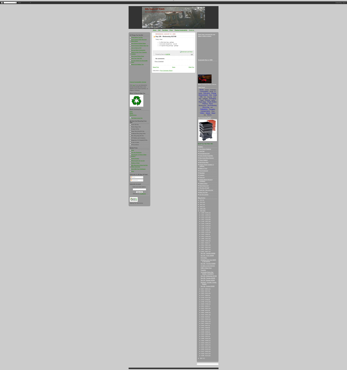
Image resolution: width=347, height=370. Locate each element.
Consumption (204, 91)
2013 (201, 200)
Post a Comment (159, 61)
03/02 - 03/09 (204, 340)
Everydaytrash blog (204, 153)
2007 (201, 358)
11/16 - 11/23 (204, 225)
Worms (209, 115)
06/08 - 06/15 (204, 310)
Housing (209, 97)
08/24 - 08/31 (204, 251)
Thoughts (212, 109)
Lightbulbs (205, 98)
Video (202, 113)
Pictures (207, 100)
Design (211, 91)
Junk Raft (201, 151)
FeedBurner (143, 193)
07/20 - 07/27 (204, 297)
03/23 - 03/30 (204, 334)
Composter (213, 89)
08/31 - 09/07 (204, 249)
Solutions (204, 109)
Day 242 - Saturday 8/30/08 (208, 253)
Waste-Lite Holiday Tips (137, 64)
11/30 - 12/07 (204, 221)
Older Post (191, 67)
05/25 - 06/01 (204, 314)
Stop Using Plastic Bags (137, 56)
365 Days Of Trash (154, 9)
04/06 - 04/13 (204, 330)
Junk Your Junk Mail (136, 58)
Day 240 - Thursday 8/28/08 (208, 263)
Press (211, 103)
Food (215, 95)
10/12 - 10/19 (204, 236)
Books (131, 113)
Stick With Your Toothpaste (138, 169)
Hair (205, 97)
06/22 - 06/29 (204, 306)
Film (210, 95)
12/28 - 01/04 (204, 212)
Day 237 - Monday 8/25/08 (208, 280)
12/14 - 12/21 (204, 217)
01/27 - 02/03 (204, 351)
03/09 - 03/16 (204, 338)
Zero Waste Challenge (205, 149)
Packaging (212, 98)
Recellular (202, 173)
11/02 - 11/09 (204, 230)
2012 (201, 202)
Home (173, 67)
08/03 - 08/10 (204, 293)
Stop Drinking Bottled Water (138, 43)
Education (206, 93)
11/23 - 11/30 (204, 223)
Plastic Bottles (212, 102)
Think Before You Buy (137, 37)
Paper (202, 100)
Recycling (206, 107)
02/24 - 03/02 (204, 342)
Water (213, 113)
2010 (201, 206)
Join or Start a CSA (136, 48)
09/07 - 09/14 (204, 247)
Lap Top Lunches (203, 194)
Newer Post (156, 67)
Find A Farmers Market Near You (139, 45)
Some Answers (135, 158)
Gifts (201, 97)
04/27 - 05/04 (204, 323)
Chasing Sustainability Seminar (138, 82)
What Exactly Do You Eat (138, 160)
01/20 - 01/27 (204, 353)
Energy (213, 93)
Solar (211, 107)
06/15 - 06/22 (204, 308)
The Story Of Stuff (204, 188)
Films (131, 111)
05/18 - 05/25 (204, 317)
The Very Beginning (136, 152)
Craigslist (201, 175)
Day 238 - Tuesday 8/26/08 (208, 278)
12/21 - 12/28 (204, 215)
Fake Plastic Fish (204, 185)
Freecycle (202, 177)
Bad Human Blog (203, 162)
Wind (205, 115)
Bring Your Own (203, 192)
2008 (201, 211)
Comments (135, 180)
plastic (213, 100)
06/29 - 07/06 (204, 304)
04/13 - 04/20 (204, 327)
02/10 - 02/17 (204, 347)
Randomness (133, 115)
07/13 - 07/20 (204, 299)
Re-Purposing (212, 105)
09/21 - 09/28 (204, 243)
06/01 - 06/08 (204, 312)
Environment (203, 95)
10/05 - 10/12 (204, 238)
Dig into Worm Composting (138, 50)
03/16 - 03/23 (204, 336)
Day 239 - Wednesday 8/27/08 (166, 36)
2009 (201, 209)
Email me (191, 30)
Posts (133, 177)
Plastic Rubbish (203, 160)
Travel (213, 111)
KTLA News (204, 257)
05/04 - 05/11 (204, 321)
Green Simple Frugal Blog (206, 155)
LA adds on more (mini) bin (208, 266)
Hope (132, 150)
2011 (201, 204)
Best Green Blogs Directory (206, 158)
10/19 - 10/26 (204, 234)
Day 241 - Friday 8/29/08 (207, 255)
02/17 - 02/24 (204, 345)
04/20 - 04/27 (204, 325)
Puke (132, 171)
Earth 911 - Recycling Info (206, 190)
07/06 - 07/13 (204, 302)
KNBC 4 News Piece (206, 268)
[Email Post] (191, 54)
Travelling (203, 270)
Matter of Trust (203, 168)
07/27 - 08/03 (204, 295)
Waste (208, 113)
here (134, 85)
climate (207, 89)
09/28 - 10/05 (204, 241)
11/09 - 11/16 (204, 228)
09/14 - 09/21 (204, 245)
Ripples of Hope (135, 163)
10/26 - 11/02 (204, 232)
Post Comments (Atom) (166, 70)
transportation (205, 111)
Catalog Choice (203, 183)
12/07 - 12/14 (204, 219)
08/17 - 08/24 (204, 289)
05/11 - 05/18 (204, 319)
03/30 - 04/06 (204, 332)
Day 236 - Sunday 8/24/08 (207, 286)
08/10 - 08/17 (204, 291)
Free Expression (203, 170)
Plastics (205, 104)
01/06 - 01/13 (204, 355)
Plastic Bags (202, 102)
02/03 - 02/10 (204, 349)
